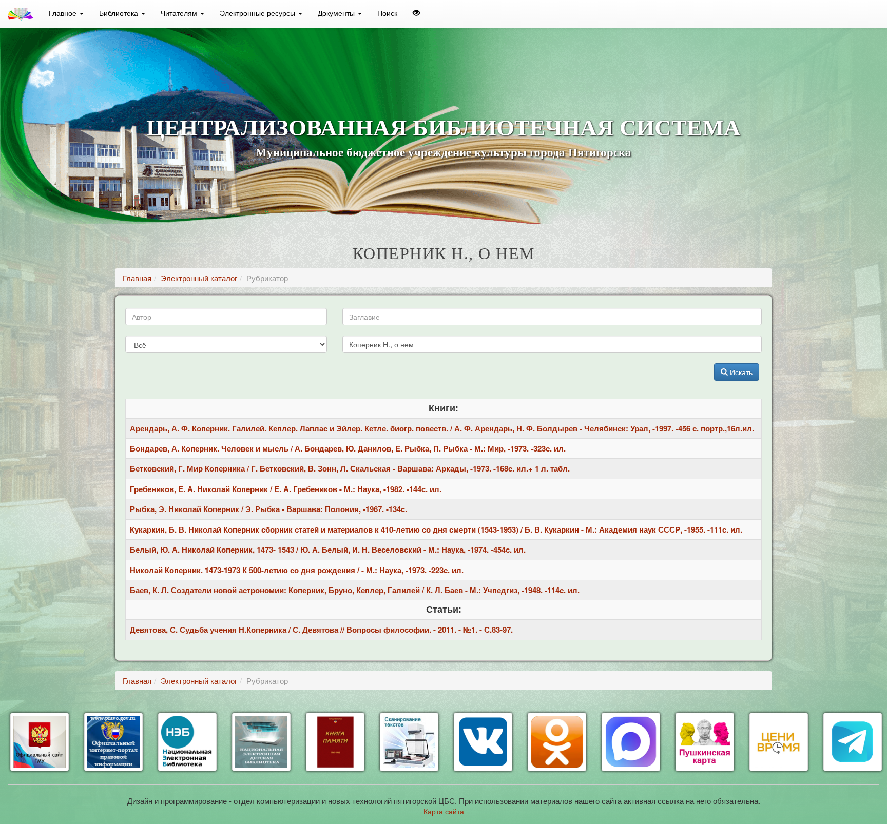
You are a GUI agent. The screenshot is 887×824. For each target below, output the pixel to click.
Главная (137, 277)
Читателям (180, 13)
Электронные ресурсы (258, 13)
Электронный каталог (199, 277)
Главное (64, 13)
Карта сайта (443, 811)
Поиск (387, 13)
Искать (740, 372)
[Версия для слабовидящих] (416, 13)
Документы (337, 13)
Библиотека (119, 13)
